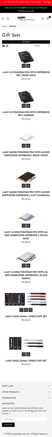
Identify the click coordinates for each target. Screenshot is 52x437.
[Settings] (42, 18)
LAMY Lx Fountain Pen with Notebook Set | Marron (26, 114)
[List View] (7, 46)
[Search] (7, 18)
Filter (27, 42)
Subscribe (8, 425)
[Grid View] (3, 46)
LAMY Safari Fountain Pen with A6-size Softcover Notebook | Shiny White (26, 154)
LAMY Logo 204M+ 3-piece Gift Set (26, 360)
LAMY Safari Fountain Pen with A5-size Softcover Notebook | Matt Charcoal (26, 193)
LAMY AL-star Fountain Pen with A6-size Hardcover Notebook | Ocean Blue (26, 235)
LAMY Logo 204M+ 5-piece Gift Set (26, 316)
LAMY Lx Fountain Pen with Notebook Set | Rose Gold (26, 74)
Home (4, 26)
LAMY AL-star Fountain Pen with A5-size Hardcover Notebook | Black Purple (26, 275)
